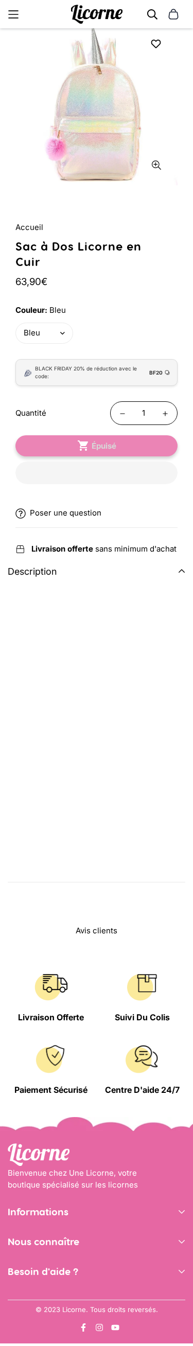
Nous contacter (36, 1297)
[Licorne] (96, 14)
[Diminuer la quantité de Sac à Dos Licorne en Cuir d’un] (122, 414)
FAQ (15, 1328)
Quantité (30, 413)
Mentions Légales (40, 1253)
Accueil (29, 227)
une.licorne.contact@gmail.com (66, 1313)
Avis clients (28, 1283)
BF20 (156, 372)
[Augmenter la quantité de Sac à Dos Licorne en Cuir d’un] (165, 414)
